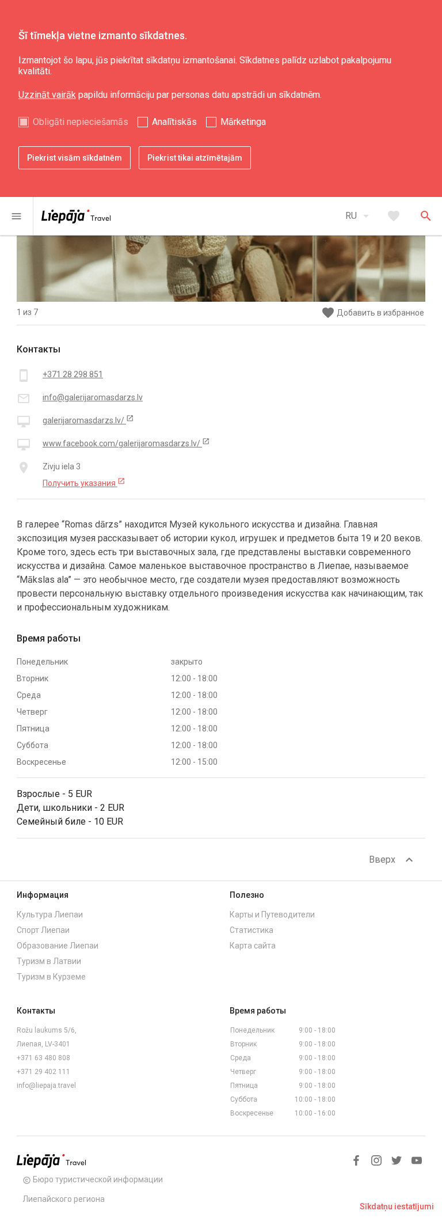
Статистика (251, 930)
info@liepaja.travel (46, 1086)
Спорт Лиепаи (43, 930)
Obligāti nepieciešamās (80, 121)
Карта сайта (253, 945)
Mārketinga (243, 121)
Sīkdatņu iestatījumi (397, 1206)
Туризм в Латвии (49, 961)
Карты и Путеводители (272, 914)
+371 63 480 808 (43, 1058)
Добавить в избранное (372, 313)
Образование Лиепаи (57, 945)
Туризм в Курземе (51, 976)
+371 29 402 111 (43, 1072)
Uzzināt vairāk (47, 94)
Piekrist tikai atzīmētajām (194, 157)
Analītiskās (174, 121)
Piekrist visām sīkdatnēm (74, 157)
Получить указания (84, 482)
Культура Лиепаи (50, 914)
